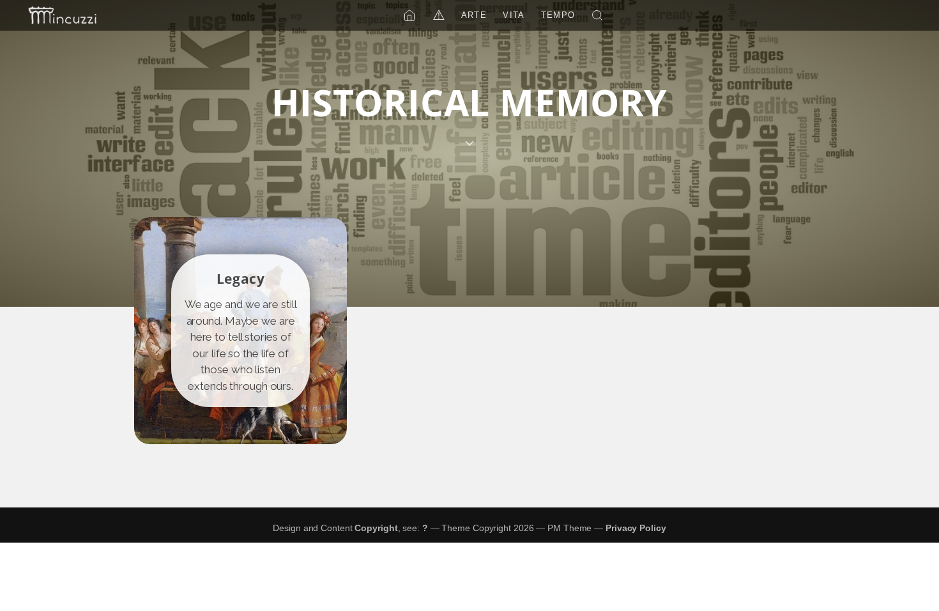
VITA (513, 15)
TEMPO (558, 15)
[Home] (409, 15)
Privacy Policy (636, 528)
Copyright (376, 528)
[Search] (597, 15)
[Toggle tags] (469, 143)
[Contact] (62, 15)
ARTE (474, 15)
